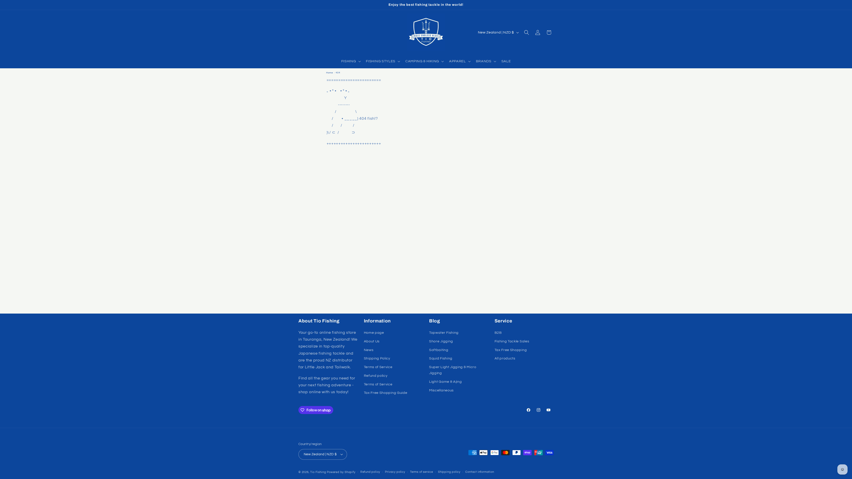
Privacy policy (395, 472)
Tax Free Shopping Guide (385, 393)
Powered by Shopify (341, 472)
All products (505, 358)
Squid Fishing (440, 358)
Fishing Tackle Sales (512, 341)
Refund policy (376, 375)
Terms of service (421, 472)
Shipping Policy (377, 358)
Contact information (479, 472)
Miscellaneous (441, 390)
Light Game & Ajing (445, 381)
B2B (498, 332)
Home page (374, 332)
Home (329, 73)
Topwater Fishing (444, 332)
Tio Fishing (318, 472)
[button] (350, 61)
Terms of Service (378, 367)
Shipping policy (449, 472)
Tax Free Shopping (511, 350)
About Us (372, 341)
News (369, 350)
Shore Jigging (441, 341)
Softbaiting (438, 350)
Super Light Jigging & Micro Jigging (452, 370)
